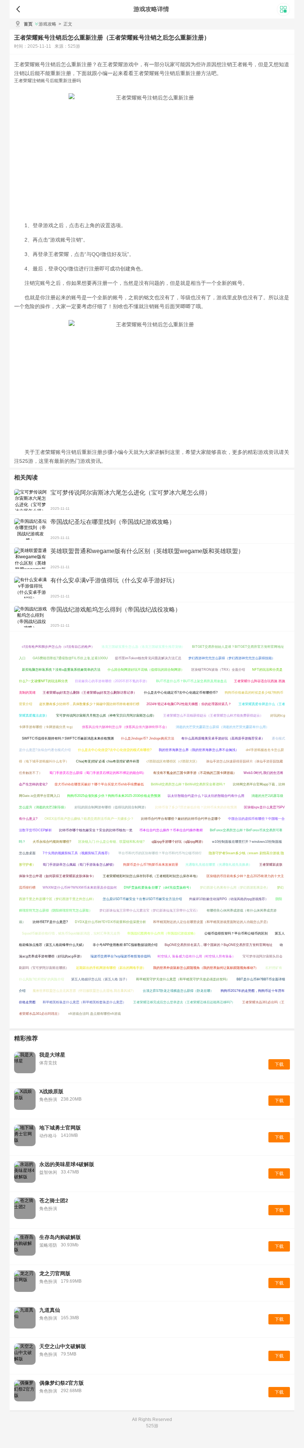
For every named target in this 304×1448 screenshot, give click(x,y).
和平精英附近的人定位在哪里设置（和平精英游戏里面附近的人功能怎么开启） (211, 922)
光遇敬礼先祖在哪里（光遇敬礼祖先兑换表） (218, 864)
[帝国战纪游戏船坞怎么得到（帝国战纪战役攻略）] (30, 616)
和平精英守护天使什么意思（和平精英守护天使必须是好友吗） (182, 979)
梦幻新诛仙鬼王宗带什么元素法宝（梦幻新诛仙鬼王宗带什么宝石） (149, 910)
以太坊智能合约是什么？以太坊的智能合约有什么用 (206, 796)
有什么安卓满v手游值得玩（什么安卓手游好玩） (114, 580)
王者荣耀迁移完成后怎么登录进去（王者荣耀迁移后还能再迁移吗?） (184, 1002)
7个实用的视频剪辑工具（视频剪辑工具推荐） (77, 853)
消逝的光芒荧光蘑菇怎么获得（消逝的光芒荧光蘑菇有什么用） (222, 727)
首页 (28, 24)
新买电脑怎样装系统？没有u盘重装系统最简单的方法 (61, 669)
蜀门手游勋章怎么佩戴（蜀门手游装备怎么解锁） (79, 864)
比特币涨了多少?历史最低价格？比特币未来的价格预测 (196, 807)
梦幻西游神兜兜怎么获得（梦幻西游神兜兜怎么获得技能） (231, 658)
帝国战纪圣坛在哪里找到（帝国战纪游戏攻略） (112, 522)
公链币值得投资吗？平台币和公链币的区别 (236, 933)
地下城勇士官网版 (60, 1128)
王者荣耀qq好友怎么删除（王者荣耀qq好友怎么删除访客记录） (90, 692)
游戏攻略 (47, 24)
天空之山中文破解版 (62, 1346)
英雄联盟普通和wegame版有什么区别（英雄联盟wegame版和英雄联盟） (147, 551)
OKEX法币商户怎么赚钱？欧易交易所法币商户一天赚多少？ (89, 819)
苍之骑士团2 (53, 1200)
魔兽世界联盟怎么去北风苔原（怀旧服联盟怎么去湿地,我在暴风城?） (84, 991)
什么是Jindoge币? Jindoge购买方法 (147, 738)
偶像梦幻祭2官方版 (61, 1383)
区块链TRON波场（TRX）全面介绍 (218, 669)
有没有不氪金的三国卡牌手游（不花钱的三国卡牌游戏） (195, 773)
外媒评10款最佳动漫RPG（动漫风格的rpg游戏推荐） (228, 899)
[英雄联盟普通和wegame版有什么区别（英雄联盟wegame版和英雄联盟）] (30, 558)
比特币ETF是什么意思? (50, 922)
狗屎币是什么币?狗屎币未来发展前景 (150, 864)
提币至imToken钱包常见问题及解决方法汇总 (148, 658)
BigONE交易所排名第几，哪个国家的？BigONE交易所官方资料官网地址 (218, 945)
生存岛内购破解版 (60, 1237)
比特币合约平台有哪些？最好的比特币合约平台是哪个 (181, 819)
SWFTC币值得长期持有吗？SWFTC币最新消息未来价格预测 (68, 738)
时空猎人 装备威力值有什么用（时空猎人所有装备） (196, 956)
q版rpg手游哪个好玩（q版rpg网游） (178, 841)
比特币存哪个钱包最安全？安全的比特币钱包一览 (95, 830)
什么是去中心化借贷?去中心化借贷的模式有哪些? (115, 750)
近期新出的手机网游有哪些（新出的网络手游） (111, 968)
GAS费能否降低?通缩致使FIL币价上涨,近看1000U (70, 658)
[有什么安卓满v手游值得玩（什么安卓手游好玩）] (30, 587)
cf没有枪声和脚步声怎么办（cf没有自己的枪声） (58, 647)
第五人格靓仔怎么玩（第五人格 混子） (100, 979)
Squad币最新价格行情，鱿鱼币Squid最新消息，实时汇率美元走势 (71, 933)
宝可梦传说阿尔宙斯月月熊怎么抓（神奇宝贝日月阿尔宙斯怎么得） (106, 715)
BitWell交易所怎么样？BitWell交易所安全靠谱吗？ (188, 784)
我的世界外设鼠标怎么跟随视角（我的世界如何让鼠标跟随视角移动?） (205, 968)
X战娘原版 (51, 1091)
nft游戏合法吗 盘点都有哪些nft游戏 (94, 1014)
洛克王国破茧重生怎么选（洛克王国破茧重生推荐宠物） (143, 647)
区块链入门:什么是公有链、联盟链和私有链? (111, 841)
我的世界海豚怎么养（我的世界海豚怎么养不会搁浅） (199, 750)
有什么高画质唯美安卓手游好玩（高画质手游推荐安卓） (223, 738)
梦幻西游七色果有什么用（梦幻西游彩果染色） (235, 887)
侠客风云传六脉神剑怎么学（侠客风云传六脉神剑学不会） (125, 727)
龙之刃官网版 (54, 1273)
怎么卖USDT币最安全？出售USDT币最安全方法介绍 (142, 899)
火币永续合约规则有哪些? (52, 841)
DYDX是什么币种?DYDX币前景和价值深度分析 (110, 922)
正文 (65, 24)
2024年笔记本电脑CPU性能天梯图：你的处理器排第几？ (188, 704)
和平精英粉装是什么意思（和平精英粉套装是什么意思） (84, 1002)
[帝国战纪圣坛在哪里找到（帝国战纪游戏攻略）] (30, 529)
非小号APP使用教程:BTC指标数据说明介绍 (125, 945)
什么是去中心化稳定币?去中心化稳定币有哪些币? (181, 692)
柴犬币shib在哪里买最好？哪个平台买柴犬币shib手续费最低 (99, 784)
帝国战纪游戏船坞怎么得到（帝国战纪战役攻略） (115, 609)
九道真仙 (49, 1310)
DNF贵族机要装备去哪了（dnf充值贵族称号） (158, 887)
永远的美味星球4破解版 (66, 1164)
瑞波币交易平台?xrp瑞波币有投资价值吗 (120, 956)
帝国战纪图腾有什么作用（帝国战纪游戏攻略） (162, 933)
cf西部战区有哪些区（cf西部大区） (172, 761)
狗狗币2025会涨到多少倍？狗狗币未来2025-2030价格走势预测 (114, 796)
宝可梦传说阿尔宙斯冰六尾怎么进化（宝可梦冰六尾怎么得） (130, 492)
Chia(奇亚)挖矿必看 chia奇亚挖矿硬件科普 (107, 761)
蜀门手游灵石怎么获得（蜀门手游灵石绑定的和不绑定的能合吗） (97, 773)
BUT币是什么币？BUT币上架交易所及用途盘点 (191, 681)
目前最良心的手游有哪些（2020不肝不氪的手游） (112, 681)
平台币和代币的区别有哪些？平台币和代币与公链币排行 (160, 853)
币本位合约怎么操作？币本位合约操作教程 (171, 830)
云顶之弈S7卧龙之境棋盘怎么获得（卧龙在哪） (178, 991)
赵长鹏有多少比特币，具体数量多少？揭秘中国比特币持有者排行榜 (89, 704)
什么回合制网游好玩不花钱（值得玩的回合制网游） (146, 669)
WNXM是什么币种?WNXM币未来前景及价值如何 (80, 887)
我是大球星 (52, 1055)
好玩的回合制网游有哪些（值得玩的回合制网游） (111, 807)
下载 (279, 1064)
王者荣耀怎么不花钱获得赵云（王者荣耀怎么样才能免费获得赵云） (213, 715)
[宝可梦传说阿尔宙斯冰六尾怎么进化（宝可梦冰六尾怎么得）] (30, 500)
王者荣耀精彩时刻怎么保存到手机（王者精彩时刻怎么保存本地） (151, 876)
